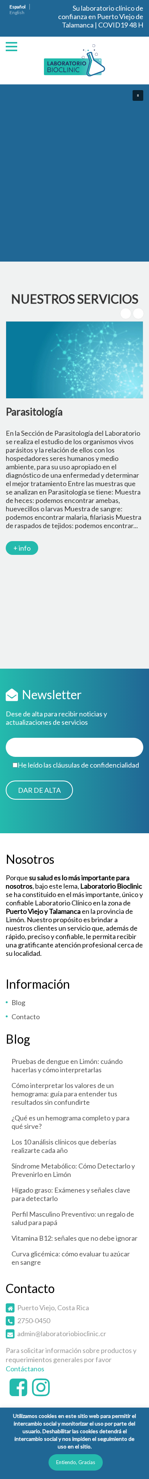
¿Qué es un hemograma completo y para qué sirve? (70, 1122)
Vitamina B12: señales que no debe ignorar (74, 1238)
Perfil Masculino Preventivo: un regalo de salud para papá (72, 1218)
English (17, 12)
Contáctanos (25, 1368)
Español (18, 7)
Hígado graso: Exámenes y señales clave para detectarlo (70, 1194)
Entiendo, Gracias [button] (75, 1462)
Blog (18, 1002)
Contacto (25, 1016)
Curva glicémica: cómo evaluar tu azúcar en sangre (70, 1257)
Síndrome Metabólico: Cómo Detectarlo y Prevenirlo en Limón (73, 1170)
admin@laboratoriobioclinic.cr (61, 1333)
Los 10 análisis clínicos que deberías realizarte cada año (64, 1146)
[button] (138, 95)
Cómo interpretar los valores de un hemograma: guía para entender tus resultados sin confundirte (64, 1093)
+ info (22, 548)
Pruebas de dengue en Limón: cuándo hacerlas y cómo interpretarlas (67, 1065)
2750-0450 (33, 1320)
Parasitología (34, 412)
